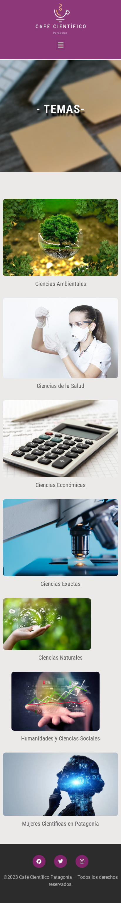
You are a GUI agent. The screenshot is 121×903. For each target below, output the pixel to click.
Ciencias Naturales (60, 657)
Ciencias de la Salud (60, 385)
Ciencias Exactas (60, 583)
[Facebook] (39, 861)
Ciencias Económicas (60, 485)
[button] (60, 45)
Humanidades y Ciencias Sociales (60, 738)
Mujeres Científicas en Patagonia (60, 823)
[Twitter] (60, 861)
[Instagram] (81, 861)
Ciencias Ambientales (60, 283)
